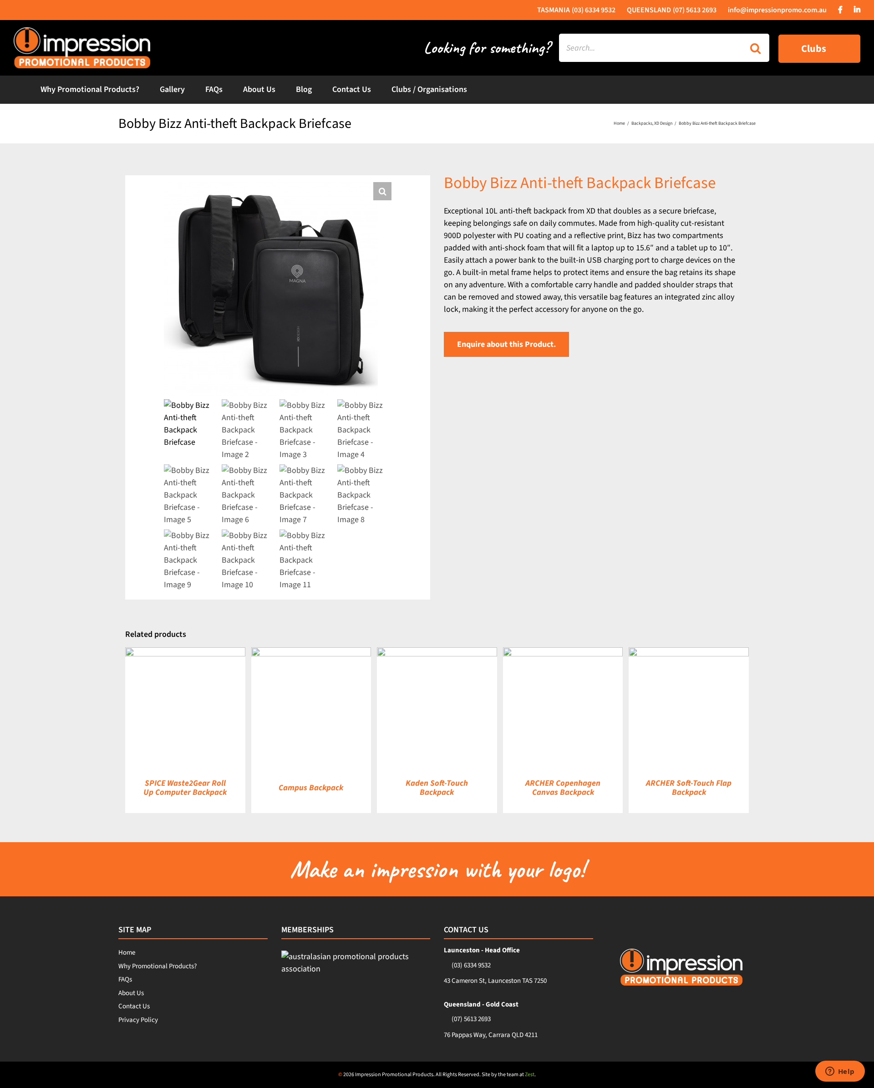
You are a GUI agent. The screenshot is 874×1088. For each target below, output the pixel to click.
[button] (382, 191)
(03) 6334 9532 (471, 965)
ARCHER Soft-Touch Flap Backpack (689, 788)
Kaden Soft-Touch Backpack (437, 788)
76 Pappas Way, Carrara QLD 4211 (491, 1035)
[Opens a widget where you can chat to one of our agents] (840, 1072)
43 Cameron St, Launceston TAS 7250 (495, 981)
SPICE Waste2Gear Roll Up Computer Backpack (185, 788)
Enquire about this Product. (506, 344)
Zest (529, 1074)
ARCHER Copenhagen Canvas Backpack (562, 788)
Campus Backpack (311, 787)
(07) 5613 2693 (471, 1019)
